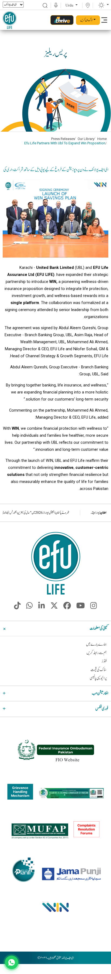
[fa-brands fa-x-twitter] (54, 607)
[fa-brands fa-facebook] (67, 607)
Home (102, 139)
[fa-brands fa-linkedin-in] (41, 607)
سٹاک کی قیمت (99, 669)
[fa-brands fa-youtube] (80, 607)
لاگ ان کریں (86, 20)
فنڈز (104, 661)
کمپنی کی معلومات (99, 628)
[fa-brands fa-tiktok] (17, 607)
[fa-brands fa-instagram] (93, 607)
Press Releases (63, 139)
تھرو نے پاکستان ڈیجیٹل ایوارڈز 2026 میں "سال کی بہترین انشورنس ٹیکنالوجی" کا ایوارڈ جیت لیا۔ (51, 512)
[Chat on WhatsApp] (11, 962)
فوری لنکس (101, 708)
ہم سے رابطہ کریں (96, 652)
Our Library (86, 139)
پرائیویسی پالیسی (98, 678)
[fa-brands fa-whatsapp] (29, 607)
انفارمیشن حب (100, 693)
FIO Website (67, 760)
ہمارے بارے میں (96, 644)
